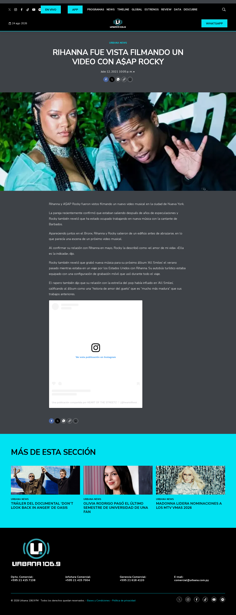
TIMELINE (123, 9)
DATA (177, 9)
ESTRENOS (152, 9)
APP (75, 10)
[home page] (118, 23)
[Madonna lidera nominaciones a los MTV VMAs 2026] (190, 480)
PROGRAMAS (95, 9)
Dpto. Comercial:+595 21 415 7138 (23, 578)
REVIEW (166, 9)
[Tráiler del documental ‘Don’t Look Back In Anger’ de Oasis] (45, 480)
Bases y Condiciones (98, 600)
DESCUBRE (190, 9)
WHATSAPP (214, 23)
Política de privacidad (123, 600)
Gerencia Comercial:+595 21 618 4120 (133, 578)
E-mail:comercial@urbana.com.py (191, 578)
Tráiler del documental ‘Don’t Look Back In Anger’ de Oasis (42, 505)
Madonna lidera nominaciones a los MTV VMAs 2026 (189, 505)
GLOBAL (137, 9)
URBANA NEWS (118, 42)
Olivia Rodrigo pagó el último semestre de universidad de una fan (115, 507)
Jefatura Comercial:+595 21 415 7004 (78, 578)
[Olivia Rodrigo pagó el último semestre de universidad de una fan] (118, 480)
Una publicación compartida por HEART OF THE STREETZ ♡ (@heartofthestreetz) (97, 402)
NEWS (111, 9)
